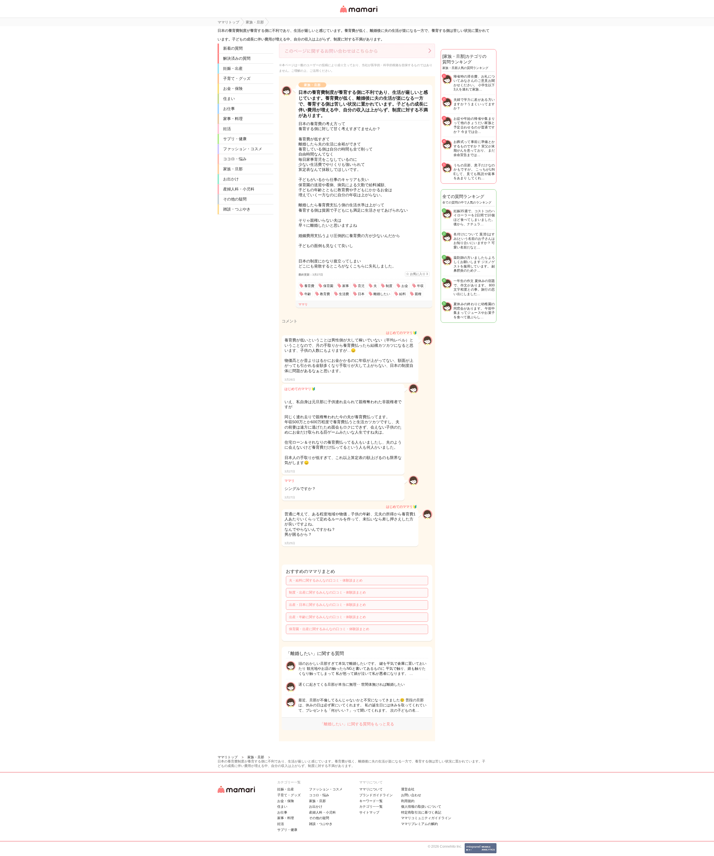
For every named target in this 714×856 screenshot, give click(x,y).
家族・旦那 (233, 169)
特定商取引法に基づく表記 (421, 812)
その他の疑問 (235, 199)
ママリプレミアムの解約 (419, 824)
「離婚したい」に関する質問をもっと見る (357, 724)
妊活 (227, 128)
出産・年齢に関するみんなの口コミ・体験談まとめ (327, 617)
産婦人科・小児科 (238, 189)
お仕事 (229, 108)
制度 (389, 286)
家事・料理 (233, 118)
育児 (361, 286)
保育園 (328, 286)
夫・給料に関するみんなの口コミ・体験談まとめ (326, 580)
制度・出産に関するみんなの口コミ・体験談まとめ (327, 592)
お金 (404, 286)
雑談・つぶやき (236, 209)
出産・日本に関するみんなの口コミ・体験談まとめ (327, 605)
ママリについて (371, 789)
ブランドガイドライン (376, 795)
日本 (361, 294)
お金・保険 (233, 88)
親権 (418, 294)
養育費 (309, 286)
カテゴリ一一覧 (371, 807)
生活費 (344, 294)
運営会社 (407, 789)
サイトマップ (369, 812)
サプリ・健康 (235, 139)
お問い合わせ (411, 795)
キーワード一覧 (371, 801)
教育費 (325, 294)
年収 (420, 286)
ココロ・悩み (235, 159)
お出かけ (231, 179)
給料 (402, 294)
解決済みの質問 (236, 58)
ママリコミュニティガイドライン (426, 818)
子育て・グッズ (236, 78)
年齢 (307, 294)
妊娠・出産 (233, 68)
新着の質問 (233, 48)
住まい (229, 98)
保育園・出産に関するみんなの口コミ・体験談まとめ (329, 629)
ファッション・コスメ (242, 149)
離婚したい (381, 294)
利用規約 (407, 801)
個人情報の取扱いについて (421, 807)
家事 (345, 286)
